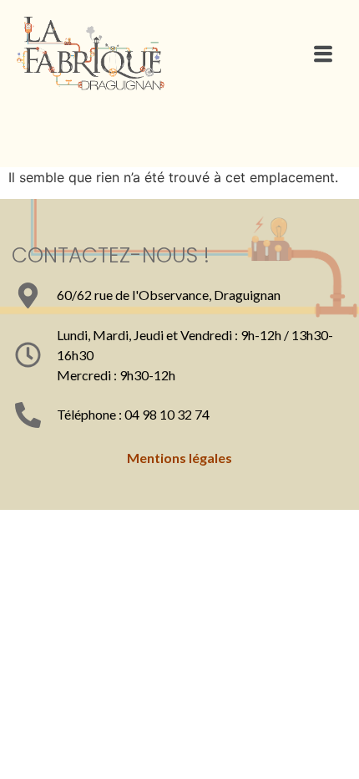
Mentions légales (179, 458)
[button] (323, 54)
